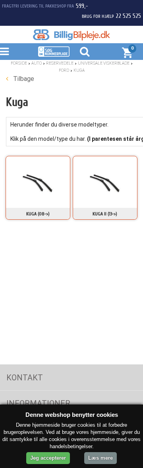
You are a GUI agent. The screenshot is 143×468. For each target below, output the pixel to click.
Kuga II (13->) (105, 214)
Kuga (79, 70)
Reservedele (59, 63)
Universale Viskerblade (103, 63)
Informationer (38, 403)
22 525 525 (128, 15)
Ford (64, 70)
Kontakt (24, 377)
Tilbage (23, 78)
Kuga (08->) (38, 214)
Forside (19, 63)
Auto (36, 63)
